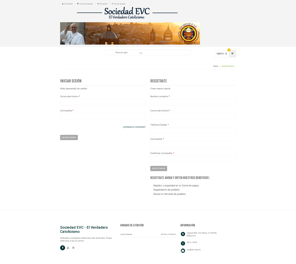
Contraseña (66, 110)
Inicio (215, 66)
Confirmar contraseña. (162, 153)
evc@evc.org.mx (194, 250)
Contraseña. (157, 139)
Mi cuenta (68, 4)
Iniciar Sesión (69, 137)
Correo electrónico (70, 96)
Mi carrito (103, 4)
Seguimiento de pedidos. (166, 189)
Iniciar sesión (119, 4)
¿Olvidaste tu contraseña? (134, 127)
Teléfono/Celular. (159, 125)
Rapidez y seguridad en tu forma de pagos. (176, 185)
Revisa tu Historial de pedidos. (169, 194)
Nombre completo (160, 96)
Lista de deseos (86, 4)
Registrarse (158, 168)
